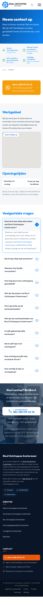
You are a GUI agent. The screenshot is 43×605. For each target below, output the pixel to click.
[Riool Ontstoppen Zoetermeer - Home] (14, 4)
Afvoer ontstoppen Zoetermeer (15, 508)
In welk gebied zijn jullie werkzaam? (14, 332)
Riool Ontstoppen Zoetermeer (20, 583)
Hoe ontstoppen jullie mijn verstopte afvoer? (15, 358)
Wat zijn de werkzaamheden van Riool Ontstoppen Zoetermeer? (18, 320)
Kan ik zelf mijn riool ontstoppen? (13, 345)
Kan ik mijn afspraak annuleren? (18, 259)
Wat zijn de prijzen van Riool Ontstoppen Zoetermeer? (16, 295)
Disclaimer (17, 592)
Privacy (26, 589)
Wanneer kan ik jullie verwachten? (13, 269)
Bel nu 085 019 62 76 (16, 557)
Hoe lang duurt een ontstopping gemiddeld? (18, 282)
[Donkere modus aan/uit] (32, 4)
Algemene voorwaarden (13, 589)
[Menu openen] (39, 5)
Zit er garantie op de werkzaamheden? (13, 307)
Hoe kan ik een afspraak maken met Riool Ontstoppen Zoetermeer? (18, 224)
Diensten (6, 536)
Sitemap (26, 592)
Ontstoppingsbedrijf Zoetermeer (15, 525)
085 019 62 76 (23, 245)
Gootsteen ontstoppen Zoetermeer (17, 514)
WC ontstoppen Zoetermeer (14, 519)
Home (4, 70)
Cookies (33, 589)
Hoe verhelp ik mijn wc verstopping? (14, 370)
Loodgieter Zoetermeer (12, 531)
